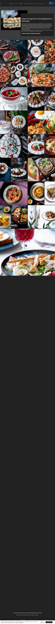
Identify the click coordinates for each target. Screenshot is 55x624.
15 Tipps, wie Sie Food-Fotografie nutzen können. (31, 33)
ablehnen (42, 622)
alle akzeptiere (49, 622)
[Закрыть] (53, 622)
